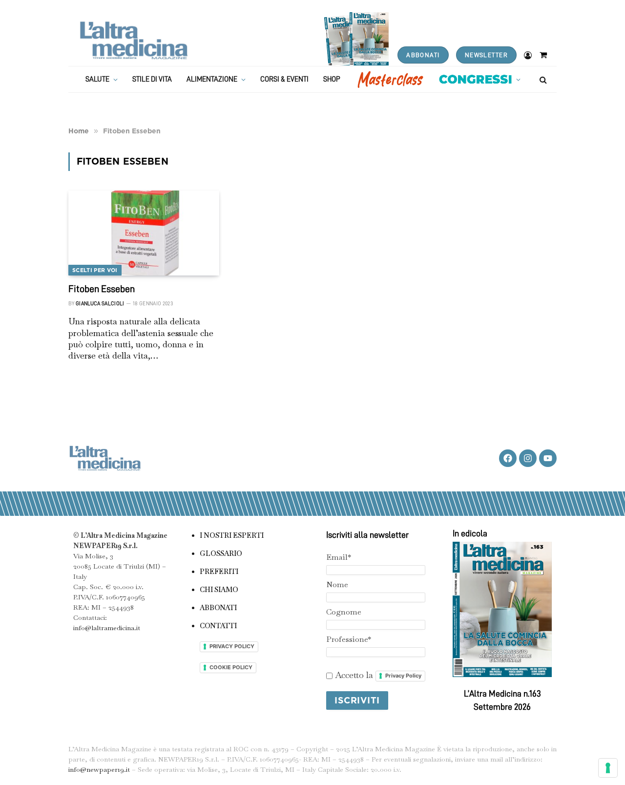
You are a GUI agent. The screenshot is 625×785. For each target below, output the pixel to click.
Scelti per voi (95, 270)
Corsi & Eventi (284, 79)
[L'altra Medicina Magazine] (133, 40)
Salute (97, 79)
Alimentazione (212, 79)
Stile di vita (152, 79)
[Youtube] (548, 458)
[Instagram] (528, 458)
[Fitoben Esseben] (143, 233)
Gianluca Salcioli (100, 303)
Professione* (348, 639)
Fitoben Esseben (101, 289)
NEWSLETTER (486, 55)
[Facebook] (508, 458)
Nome (337, 584)
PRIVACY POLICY (231, 646)
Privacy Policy (403, 675)
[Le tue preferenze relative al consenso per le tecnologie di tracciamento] (608, 768)
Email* (338, 557)
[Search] (542, 79)
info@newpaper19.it (99, 769)
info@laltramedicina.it (106, 627)
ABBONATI (422, 55)
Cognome (343, 612)
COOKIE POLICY (230, 667)
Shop (331, 79)
